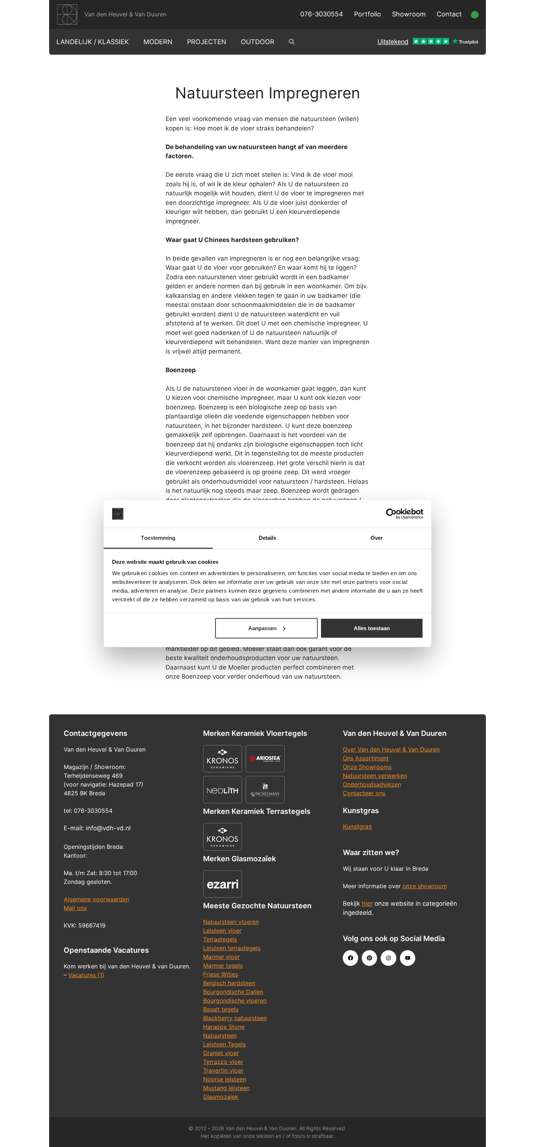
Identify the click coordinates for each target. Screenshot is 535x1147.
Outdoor (257, 42)
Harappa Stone (224, 1026)
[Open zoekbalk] (292, 42)
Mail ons (75, 908)
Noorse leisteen (224, 1079)
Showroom (409, 14)
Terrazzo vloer (223, 1061)
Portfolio (367, 14)
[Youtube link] (407, 957)
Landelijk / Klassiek (92, 42)
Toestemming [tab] (158, 538)
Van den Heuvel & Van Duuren (125, 14)
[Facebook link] (350, 957)
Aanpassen (262, 628)
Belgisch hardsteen (229, 983)
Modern (158, 42)
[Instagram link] (388, 957)
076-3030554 (321, 14)
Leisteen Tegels (224, 1044)
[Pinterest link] (369, 957)
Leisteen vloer (222, 930)
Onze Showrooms (367, 766)
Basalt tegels (220, 1009)
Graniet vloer (221, 1053)
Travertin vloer (223, 1070)
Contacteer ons (364, 793)
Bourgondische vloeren (234, 1000)
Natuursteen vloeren (231, 921)
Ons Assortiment (366, 758)
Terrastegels (220, 939)
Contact (449, 14)
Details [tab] (268, 538)
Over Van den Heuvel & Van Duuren (391, 749)
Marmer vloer (221, 956)
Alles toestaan (372, 628)
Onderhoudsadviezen (372, 784)
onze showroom (425, 886)
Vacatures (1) (86, 975)
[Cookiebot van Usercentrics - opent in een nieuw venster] (391, 513)
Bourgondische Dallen (233, 991)
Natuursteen (220, 1035)
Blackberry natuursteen (235, 1018)
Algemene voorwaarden (96, 899)
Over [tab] (376, 538)
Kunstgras (357, 826)
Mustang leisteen (226, 1088)
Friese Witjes (220, 974)
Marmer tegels (223, 965)
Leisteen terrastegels (232, 948)
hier (367, 903)
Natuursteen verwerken (375, 775)
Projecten (206, 42)
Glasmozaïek (220, 1096)
